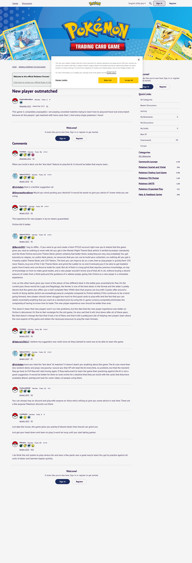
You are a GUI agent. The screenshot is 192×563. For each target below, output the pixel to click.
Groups (143, 146)
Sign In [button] (63, 138)
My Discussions (146, 122)
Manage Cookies (61, 80)
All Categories (146, 99)
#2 (34, 159)
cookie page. (111, 73)
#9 (32, 421)
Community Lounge (159, 161)
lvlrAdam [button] (23, 152)
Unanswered (159, 140)
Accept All (129, 80)
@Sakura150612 (20, 341)
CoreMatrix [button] (23, 414)
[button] (15, 101)
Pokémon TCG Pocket (159, 178)
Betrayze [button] (23, 442)
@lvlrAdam (18, 187)
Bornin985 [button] (23, 206)
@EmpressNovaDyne (22, 192)
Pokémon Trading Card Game (159, 172)
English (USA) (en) (136, 3)
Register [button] (79, 138)
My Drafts (159, 128)
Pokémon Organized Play (159, 189)
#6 (32, 336)
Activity (143, 111)
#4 (32, 213)
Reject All (107, 80)
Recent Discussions (148, 105)
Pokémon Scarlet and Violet (159, 167)
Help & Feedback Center (159, 194)
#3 (32, 181)
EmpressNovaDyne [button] (26, 99)
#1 (47, 106)
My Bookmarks (159, 117)
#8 (32, 395)
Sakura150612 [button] (25, 174)
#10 (32, 449)
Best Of (143, 134)
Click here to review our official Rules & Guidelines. (35, 82)
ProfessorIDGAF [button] (25, 388)
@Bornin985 (18, 247)
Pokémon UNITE (159, 183)
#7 (32, 359)
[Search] (150, 3)
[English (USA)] (95, 3)
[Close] (139, 60)
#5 (32, 241)
